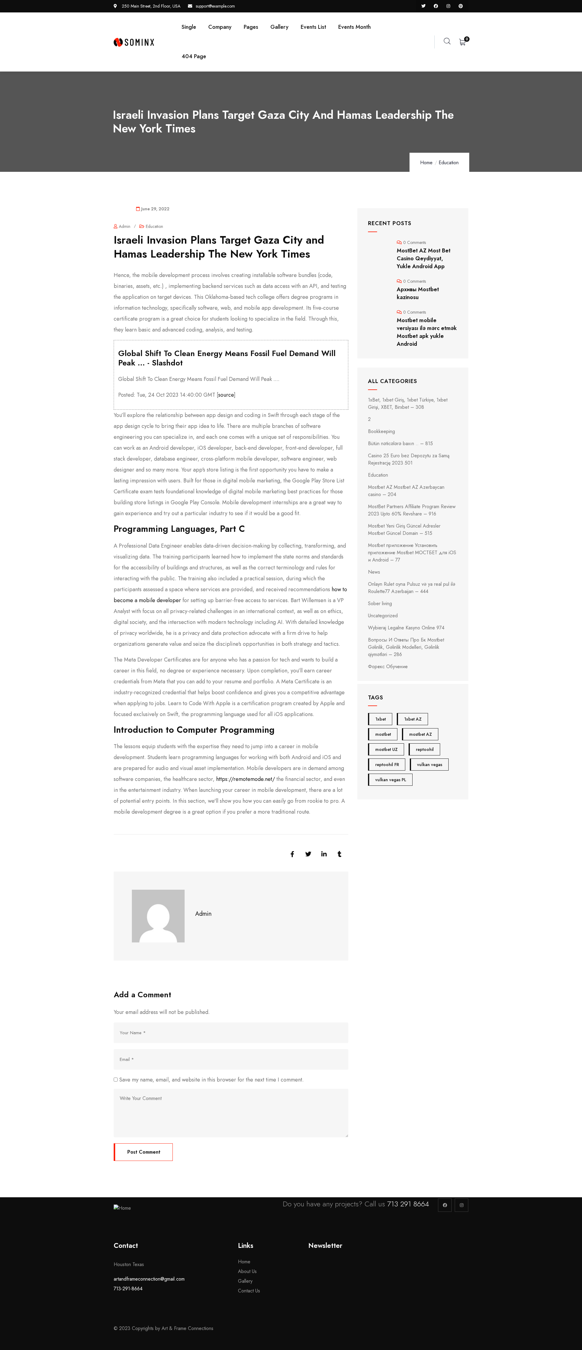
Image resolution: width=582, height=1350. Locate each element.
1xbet (380, 719)
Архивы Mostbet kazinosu (418, 293)
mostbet (383, 734)
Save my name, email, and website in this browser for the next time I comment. (211, 1080)
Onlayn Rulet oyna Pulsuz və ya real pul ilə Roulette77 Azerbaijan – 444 (411, 588)
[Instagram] (448, 6)
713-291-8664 (128, 1288)
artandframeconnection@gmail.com (149, 1278)
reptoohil (425, 749)
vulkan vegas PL (390, 780)
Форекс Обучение (388, 666)
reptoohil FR (387, 765)
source (226, 395)
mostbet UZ (386, 749)
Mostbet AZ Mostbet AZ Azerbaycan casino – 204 (406, 491)
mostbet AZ (420, 734)
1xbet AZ (413, 719)
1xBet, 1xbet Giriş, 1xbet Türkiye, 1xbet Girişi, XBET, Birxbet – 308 (407, 403)
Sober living (380, 603)
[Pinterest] (460, 6)
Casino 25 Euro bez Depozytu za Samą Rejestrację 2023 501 (409, 459)
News (374, 571)
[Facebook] (436, 6)
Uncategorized (383, 615)
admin (124, 226)
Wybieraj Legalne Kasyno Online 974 (406, 627)
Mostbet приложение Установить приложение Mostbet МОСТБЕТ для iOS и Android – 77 (412, 552)
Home (426, 162)
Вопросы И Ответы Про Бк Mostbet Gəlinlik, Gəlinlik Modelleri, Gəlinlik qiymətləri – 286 (406, 647)
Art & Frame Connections (188, 1328)
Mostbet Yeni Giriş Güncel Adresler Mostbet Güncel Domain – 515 (404, 529)
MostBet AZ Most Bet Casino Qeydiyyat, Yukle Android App (423, 258)
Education (449, 162)
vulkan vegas (429, 765)
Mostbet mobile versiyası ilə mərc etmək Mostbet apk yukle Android (427, 332)
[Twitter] (423, 6)
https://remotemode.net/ (245, 779)
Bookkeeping (381, 431)
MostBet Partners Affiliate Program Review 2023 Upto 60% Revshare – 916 (412, 510)
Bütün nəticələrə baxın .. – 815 (400, 443)
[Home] (134, 42)
